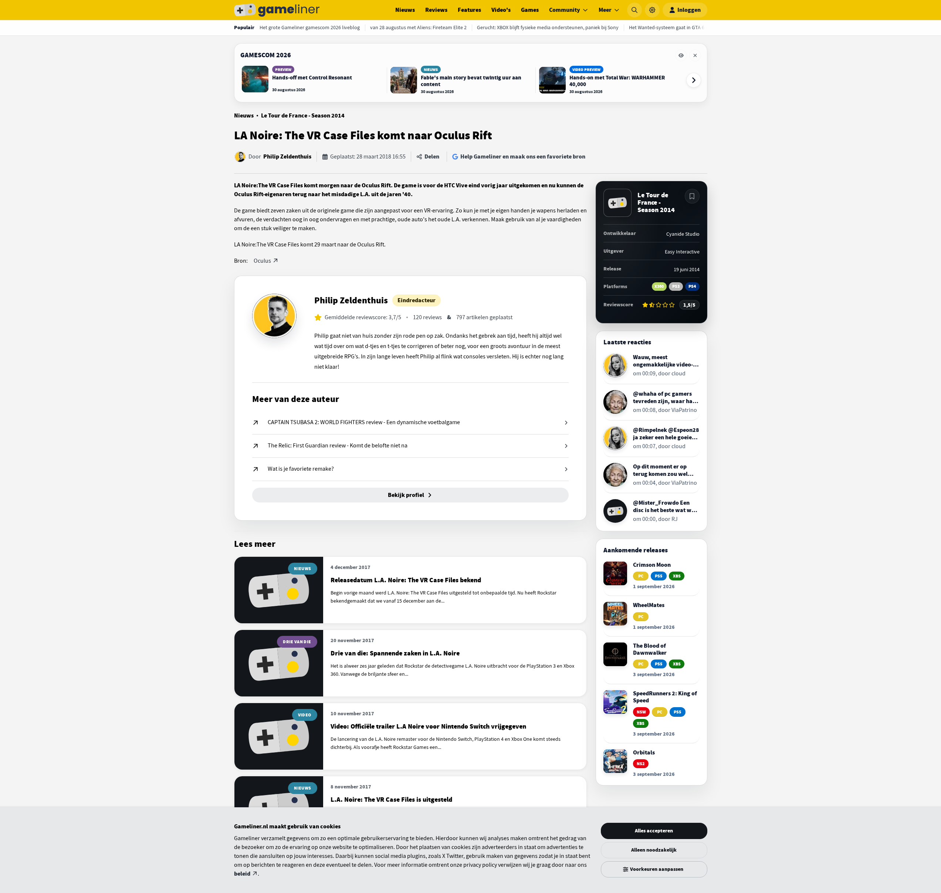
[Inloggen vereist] (692, 196)
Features (469, 10)
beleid (242, 874)
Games (530, 10)
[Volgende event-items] (693, 80)
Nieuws (405, 10)
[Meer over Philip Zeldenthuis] (274, 316)
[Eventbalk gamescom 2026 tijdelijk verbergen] (681, 55)
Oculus (262, 261)
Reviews (436, 10)
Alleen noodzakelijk (654, 849)
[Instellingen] (652, 10)
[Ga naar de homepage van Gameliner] (277, 10)
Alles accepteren (654, 830)
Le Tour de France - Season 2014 (303, 116)
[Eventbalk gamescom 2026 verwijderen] (695, 55)
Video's (501, 10)
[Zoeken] (634, 10)
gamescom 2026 (265, 55)
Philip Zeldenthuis (287, 157)
